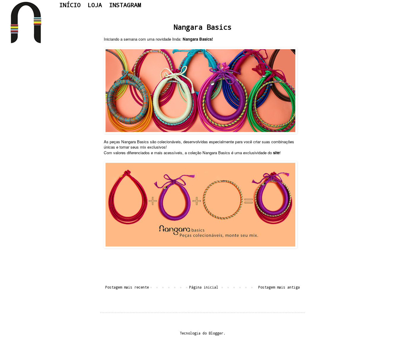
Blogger (216, 333)
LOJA (95, 5)
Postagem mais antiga (279, 287)
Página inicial (203, 287)
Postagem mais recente (127, 287)
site (276, 152)
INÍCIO (70, 5)
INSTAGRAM (125, 5)
